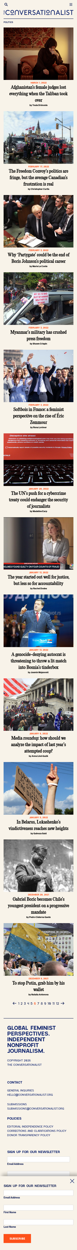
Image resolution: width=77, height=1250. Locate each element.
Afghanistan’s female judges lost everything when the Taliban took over (38, 94)
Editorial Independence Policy (30, 1126)
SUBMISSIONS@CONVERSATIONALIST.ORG (35, 1108)
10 (49, 1003)
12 (57, 1003)
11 (53, 1003)
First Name (10, 1212)
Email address (15, 1164)
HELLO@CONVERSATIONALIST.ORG (30, 1094)
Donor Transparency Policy (28, 1135)
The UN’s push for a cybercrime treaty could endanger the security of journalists (38, 500)
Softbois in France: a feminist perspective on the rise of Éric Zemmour (38, 416)
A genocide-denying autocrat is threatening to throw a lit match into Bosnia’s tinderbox (38, 661)
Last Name (10, 1226)
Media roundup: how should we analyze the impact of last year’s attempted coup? (38, 745)
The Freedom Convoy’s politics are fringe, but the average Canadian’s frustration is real (38, 178)
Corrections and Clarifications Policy (36, 1130)
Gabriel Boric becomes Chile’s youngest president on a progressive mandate (38, 906)
